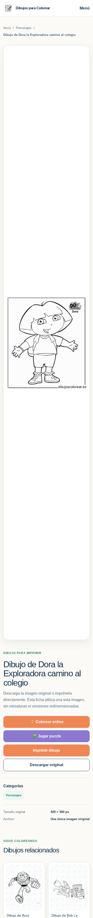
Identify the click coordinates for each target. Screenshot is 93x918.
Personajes (23, 28)
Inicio (7, 28)
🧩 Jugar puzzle (46, 736)
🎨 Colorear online (46, 722)
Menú (85, 8)
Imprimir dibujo (46, 750)
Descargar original (46, 765)
